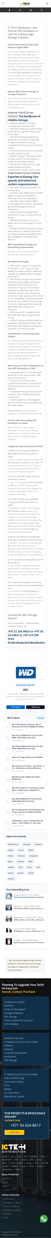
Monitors (8, 1005)
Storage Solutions (35, 960)
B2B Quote (36, 707)
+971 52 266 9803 (19, 631)
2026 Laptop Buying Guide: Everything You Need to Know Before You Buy (29, 897)
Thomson (21, 856)
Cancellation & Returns (12, 1202)
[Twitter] (20, 9)
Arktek (10, 856)
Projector (9, 1049)
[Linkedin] (31, 9)
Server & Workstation (15, 1009)
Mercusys (26, 844)
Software (8, 1045)
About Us (7, 1178)
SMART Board (13, 844)
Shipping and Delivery (12, 1210)
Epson (10, 861)
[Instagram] (41, 9)
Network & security (13, 1038)
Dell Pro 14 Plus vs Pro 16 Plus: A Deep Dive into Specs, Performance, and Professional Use (29, 920)
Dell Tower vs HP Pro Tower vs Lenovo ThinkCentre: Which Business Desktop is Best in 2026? (29, 909)
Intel (38, 867)
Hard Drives (12, 964)
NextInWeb (42, 1232)
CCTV (6, 1085)
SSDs (19, 964)
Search (6, 1186)
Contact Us (8, 1189)
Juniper (10, 850)
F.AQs (5, 1217)
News (5, 1182)
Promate (20, 861)
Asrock (10, 873)
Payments (7, 1214)
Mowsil (20, 873)
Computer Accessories (15, 1052)
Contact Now (14, 1132)
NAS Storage (10, 1016)
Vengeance (33, 856)
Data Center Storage (33, 964)
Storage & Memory (13, 1013)
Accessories (10, 1056)
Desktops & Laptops (14, 1001)
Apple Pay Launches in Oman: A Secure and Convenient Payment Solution (29, 942)
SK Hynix (38, 844)
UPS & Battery (11, 1023)
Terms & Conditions (11, 1206)
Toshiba (11, 867)
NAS (23, 964)
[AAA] (9, 9)
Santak (30, 873)
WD (14, 960)
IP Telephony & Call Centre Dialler (21, 1041)
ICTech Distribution (28, 1232)
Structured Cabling (13, 1081)
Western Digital (22, 960)
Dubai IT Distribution (31, 967)
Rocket (30, 850)
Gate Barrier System (14, 1096)
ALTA (21, 867)
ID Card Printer (11, 1092)
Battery (7, 1089)
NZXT (31, 861)
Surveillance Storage (16, 967)
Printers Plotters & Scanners (18, 1020)
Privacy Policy (8, 1199)
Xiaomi (21, 850)
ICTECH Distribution (15, 970)
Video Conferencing (14, 1078)
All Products (16, 707)
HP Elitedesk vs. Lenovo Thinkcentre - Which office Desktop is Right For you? (29, 931)
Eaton (29, 867)
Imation (11, 879)
